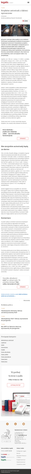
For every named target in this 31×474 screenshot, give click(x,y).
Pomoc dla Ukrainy (5, 352)
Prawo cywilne (4, 354)
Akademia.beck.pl (21, 462)
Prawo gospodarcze (6, 357)
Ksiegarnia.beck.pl (21, 459)
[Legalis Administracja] (6, 460)
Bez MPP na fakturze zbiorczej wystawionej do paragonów (11, 327)
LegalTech (3, 342)
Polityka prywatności (5, 472)
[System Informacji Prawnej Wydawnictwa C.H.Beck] (7, 2)
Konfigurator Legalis (21, 451)
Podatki (3, 7)
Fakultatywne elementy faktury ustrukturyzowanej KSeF (11, 311)
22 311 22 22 (8, 451)
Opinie (2, 345)
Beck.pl (18, 453)
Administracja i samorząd (7, 340)
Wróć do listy (27, 300)
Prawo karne (4, 359)
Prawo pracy (4, 361)
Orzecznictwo (4, 347)
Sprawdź (23, 138)
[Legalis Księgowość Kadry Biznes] (7, 457)
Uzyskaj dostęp (15, 385)
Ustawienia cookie (21, 464)
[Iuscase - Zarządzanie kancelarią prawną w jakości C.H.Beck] (5, 454)
